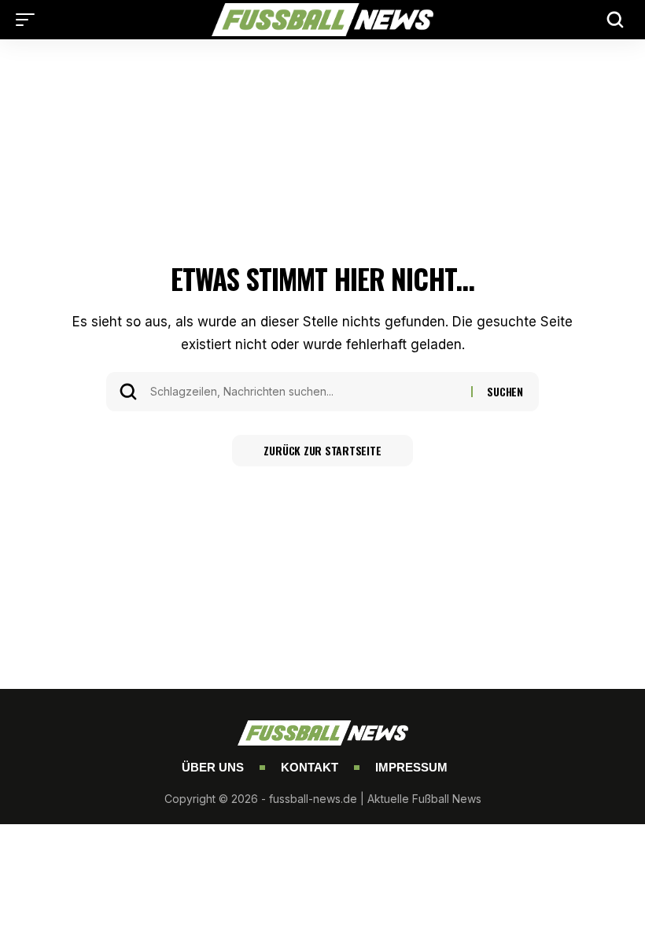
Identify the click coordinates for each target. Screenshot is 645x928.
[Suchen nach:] (304, 391)
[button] (29, 19)
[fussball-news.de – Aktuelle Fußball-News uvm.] (322, 19)
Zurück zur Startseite (322, 450)
